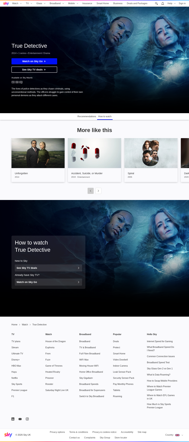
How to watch (105, 116)
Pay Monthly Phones (123, 384)
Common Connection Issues (161, 356)
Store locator (121, 437)
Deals (116, 341)
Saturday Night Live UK (56, 390)
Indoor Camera (120, 366)
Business (117, 3)
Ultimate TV (17, 353)
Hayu (14, 372)
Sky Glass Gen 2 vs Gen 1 (160, 368)
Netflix (14, 378)
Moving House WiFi (89, 366)
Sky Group (105, 437)
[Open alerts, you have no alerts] (163, 3)
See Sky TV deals (32, 69)
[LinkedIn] (13, 419)
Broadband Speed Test (158, 362)
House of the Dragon (55, 341)
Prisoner (49, 378)
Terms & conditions (78, 432)
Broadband (55, 3)
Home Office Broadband (91, 372)
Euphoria (49, 347)
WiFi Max (84, 360)
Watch (15, 3)
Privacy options (57, 432)
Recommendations (86, 116)
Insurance (87, 3)
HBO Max (16, 366)
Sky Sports (16, 384)
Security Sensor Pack (123, 378)
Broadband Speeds (88, 384)
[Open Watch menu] (21, 3)
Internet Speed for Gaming (160, 341)
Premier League (19, 390)
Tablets (116, 390)
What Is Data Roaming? (158, 374)
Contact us (74, 437)
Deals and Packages (137, 3)
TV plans (15, 341)
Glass (39, 3)
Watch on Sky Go (32, 61)
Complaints (89, 437)
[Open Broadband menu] (63, 3)
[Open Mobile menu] (77, 3)
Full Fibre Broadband (89, 353)
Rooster (49, 384)
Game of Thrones (53, 366)
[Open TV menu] (31, 3)
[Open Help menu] (175, 3)
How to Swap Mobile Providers (162, 381)
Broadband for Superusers (92, 390)
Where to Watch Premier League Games (159, 388)
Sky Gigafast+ (86, 378)
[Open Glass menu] (45, 3)
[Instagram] (27, 419)
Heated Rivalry (52, 372)
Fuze (47, 360)
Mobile (71, 3)
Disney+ (15, 360)
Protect (116, 347)
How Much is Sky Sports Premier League (159, 406)
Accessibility (127, 432)
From (48, 353)
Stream (15, 347)
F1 (12, 396)
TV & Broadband (87, 347)
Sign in (182, 3)
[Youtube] (20, 419)
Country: (169, 435)
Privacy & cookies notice (104, 432)
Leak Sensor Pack (122, 372)
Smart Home (103, 3)
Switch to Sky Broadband (91, 396)
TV (27, 3)
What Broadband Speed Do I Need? (160, 349)
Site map (142, 432)
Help (170, 3)
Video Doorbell (120, 360)
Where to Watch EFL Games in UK (161, 397)
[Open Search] (156, 3)
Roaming (117, 396)
